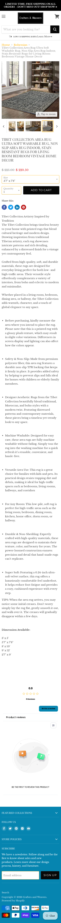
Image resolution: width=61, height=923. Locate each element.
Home (6, 44)
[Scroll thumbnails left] (4, 126)
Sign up (50, 875)
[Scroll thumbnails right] (56, 126)
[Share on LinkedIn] (17, 207)
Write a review (48, 708)
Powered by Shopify (13, 900)
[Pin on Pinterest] (23, 207)
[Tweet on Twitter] (10, 207)
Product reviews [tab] (16, 717)
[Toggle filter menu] (53, 725)
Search (5, 892)
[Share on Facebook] (4, 207)
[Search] (54, 29)
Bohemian (20, 44)
